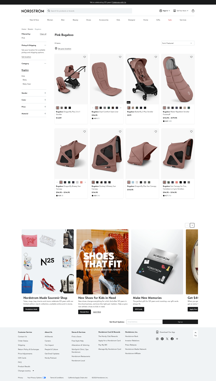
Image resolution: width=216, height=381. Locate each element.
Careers (48, 340)
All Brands (49, 336)
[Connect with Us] (177, 339)
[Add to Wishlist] (84, 57)
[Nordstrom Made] (48, 261)
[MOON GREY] (105, 108)
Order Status (23, 340)
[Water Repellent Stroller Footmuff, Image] (178, 79)
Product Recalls (24, 366)
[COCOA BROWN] (181, 108)
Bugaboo (25, 70)
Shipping (21, 345)
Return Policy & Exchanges (28, 349)
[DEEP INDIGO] (117, 108)
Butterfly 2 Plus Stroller (140, 111)
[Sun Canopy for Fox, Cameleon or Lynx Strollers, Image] (178, 154)
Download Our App (167, 332)
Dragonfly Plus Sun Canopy (141, 186)
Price (24, 106)
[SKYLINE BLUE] (133, 182)
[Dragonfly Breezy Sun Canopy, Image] (71, 154)
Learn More (97, 312)
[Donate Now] (102, 261)
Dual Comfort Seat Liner (105, 111)
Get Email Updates (52, 353)
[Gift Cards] (157, 261)
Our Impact (49, 345)
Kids (118, 20)
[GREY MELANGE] (62, 108)
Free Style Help (78, 340)
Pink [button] (23, 38)
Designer (131, 20)
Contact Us (22, 336)
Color (24, 99)
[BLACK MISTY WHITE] (70, 108)
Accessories (103, 20)
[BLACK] (172, 108)
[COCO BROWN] (113, 108)
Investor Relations (132, 340)
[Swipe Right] (192, 225)
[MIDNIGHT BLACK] (101, 108)
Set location (26, 56)
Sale (170, 20)
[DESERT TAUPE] (133, 108)
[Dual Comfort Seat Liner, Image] (106, 79)
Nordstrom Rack (131, 336)
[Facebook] (172, 339)
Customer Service (25, 332)
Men (63, 20)
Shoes (88, 20)
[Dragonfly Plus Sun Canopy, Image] (142, 154)
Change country (24, 370)
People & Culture (51, 349)
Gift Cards (138, 309)
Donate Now (84, 312)
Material (25, 113)
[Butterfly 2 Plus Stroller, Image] (142, 79)
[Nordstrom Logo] (33, 11)
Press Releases (131, 345)
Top (195, 335)
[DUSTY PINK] (57, 108)
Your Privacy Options (34, 377)
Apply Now (193, 309)
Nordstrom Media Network (135, 349)
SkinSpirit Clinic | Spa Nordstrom (80, 350)
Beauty (75, 20)
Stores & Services (78, 332)
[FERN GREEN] (109, 108)
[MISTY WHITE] (137, 182)
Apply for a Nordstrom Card (109, 340)
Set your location (64, 48)
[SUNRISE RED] (81, 182)
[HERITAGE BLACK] (66, 108)
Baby (25, 79)
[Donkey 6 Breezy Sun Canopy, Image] (106, 154)
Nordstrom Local (78, 360)
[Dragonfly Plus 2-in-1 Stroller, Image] (71, 79)
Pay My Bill (102, 345)
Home (145, 20)
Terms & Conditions (57, 377)
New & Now (34, 20)
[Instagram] (157, 339)
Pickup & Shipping (29, 45)
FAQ (20, 362)
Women (50, 20)
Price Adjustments (25, 353)
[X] (167, 339)
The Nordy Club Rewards (108, 336)
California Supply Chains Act (77, 377)
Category (25, 63)
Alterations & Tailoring (80, 345)
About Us (48, 332)
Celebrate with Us (119, 2)
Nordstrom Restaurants (81, 356)
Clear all (43, 34)
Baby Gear (27, 84)
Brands (30, 29)
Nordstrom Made (31, 309)
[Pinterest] (162, 339)
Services (183, 20)
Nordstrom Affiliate (133, 353)
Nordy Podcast (50, 358)
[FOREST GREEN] (137, 108)
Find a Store (76, 336)
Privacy (20, 377)
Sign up (180, 322)
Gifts (158, 20)
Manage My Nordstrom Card (109, 349)
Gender (24, 93)
